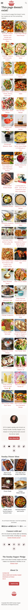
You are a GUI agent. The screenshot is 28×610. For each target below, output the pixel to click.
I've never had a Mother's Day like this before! (7, 242)
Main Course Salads (20, 281)
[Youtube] (9, 446)
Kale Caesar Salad (20, 351)
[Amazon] (14, 450)
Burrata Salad (7, 367)
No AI (4, 578)
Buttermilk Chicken (7, 75)
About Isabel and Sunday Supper (12, 575)
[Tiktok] (24, 446)
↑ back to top (14, 583)
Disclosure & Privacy (8, 577)
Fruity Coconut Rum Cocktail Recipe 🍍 (7, 386)
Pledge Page (14, 563)
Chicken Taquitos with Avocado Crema (7, 58)
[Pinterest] (14, 446)
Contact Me (6, 573)
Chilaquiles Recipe (7, 206)
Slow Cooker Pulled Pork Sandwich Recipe (20, 405)
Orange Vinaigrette (7, 315)
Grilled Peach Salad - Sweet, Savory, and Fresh (7, 93)
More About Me (14, 438)
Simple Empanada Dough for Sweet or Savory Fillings (20, 334)
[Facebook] (4, 446)
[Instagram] (19, 446)
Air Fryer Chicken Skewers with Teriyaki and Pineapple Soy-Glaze (7, 37)
